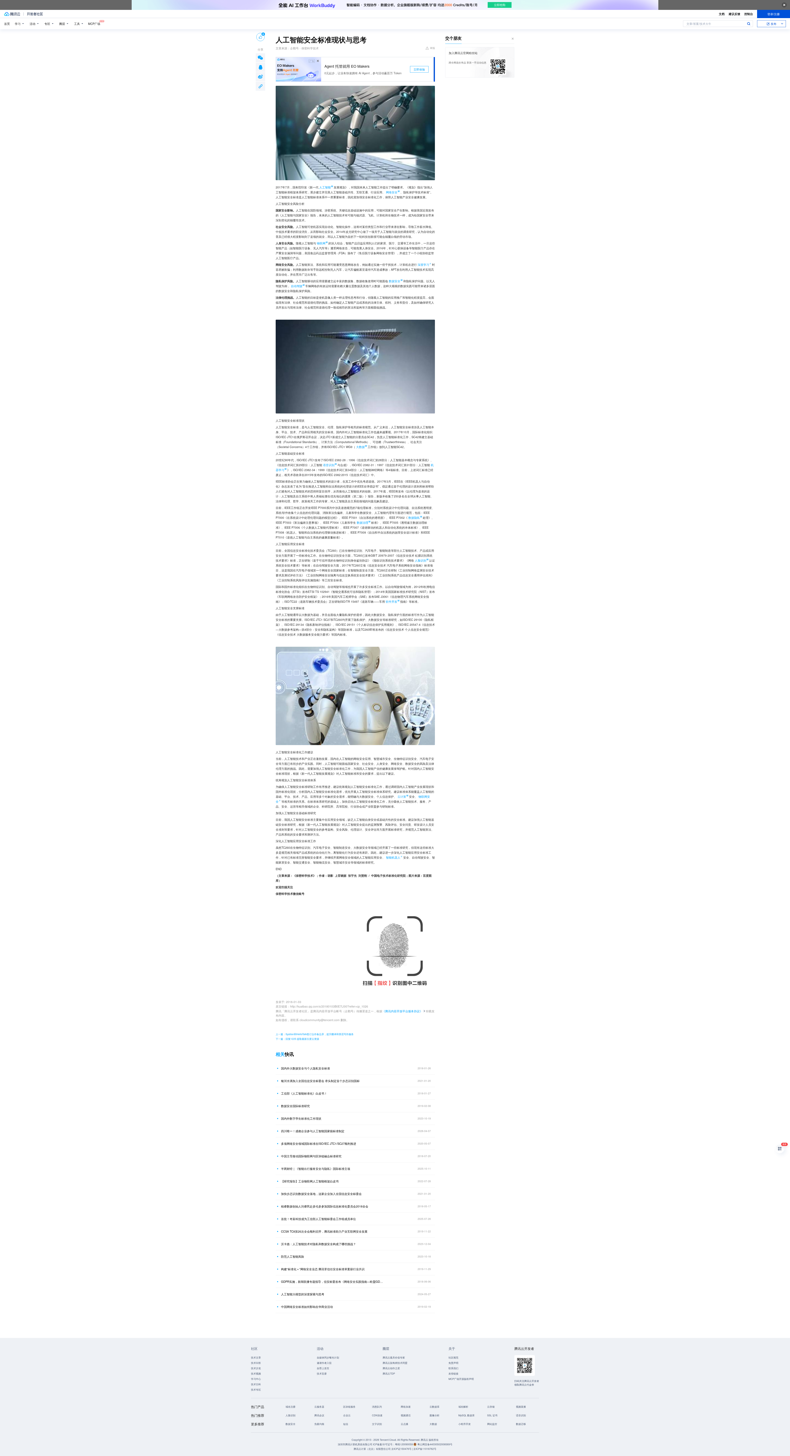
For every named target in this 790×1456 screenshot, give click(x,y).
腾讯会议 (319, 1415)
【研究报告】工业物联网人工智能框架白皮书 (310, 1181)
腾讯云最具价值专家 (394, 1357)
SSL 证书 (492, 1415)
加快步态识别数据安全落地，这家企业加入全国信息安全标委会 (321, 1194)
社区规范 (453, 1357)
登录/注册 (773, 14)
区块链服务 (349, 1406)
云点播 (404, 1424)
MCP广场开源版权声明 (461, 1379)
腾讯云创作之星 (391, 1368)
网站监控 (492, 1424)
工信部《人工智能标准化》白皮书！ (304, 1093)
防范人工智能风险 (292, 1256)
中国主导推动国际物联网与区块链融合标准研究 (311, 1156)
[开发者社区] (35, 14)
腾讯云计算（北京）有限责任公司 (372, 1448)
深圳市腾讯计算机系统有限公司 (355, 1444)
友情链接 (453, 1373)
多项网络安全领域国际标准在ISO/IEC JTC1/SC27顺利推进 (318, 1143)
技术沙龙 (256, 1368)
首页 (7, 24)
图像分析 (434, 1415)
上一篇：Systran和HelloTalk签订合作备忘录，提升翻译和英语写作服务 (315, 1034)
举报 (432, 48)
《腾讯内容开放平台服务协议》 (402, 1011)
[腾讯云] (12, 14)
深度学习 (423, 264)
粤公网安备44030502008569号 (434, 1444)
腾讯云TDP (389, 1373)
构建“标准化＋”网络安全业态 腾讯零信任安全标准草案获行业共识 (323, 1269)
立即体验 (419, 69)
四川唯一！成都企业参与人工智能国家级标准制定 (312, 1131)
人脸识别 (290, 1415)
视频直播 (521, 1406)
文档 (722, 14)
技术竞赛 (322, 1373)
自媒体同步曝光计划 (328, 1357)
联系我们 (453, 1368)
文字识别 (377, 1424)
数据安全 (290, 1424)
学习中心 (256, 1379)
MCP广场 (94, 24)
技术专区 (256, 1389)
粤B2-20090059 (404, 1444)
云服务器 (319, 1406)
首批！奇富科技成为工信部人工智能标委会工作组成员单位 (318, 1219)
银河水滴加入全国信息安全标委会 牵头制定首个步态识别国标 (320, 1081)
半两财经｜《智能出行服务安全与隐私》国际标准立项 (315, 1169)
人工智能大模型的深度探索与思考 (302, 1294)
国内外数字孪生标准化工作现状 (301, 1118)
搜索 (748, 24)
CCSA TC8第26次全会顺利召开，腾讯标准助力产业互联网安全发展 (324, 1231)
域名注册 (290, 1406)
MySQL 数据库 (466, 1415)
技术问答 (256, 1362)
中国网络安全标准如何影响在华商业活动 (307, 1307)
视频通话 (406, 1415)
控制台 (748, 14)
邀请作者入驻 (324, 1362)
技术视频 (256, 1373)
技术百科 (256, 1384)
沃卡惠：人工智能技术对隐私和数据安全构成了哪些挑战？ (318, 1244)
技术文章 (256, 1357)
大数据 (433, 1424)
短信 (345, 1424)
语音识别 (521, 1415)
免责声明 (453, 1362)
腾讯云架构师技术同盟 (395, 1362)
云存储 (491, 1406)
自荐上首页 (323, 1368)
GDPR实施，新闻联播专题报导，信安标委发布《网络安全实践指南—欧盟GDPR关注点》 (332, 1282)
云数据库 (434, 1406)
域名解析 (463, 1406)
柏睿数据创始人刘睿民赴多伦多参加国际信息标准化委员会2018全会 (324, 1206)
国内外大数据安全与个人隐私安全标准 (305, 1068)
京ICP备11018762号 (424, 1448)
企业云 (347, 1415)
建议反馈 (734, 14)
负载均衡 (319, 1424)
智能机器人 (393, 857)
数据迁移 (521, 1424)
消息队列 (377, 1406)
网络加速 (406, 1406)
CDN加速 (377, 1415)
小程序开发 (464, 1424)
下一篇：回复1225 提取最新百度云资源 (297, 1038)
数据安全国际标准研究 (295, 1106)
